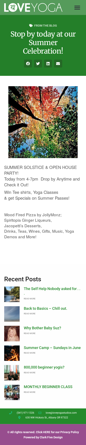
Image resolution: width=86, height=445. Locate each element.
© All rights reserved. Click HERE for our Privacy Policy (43, 432)
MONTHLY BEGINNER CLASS (48, 387)
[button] (77, 7)
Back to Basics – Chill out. (45, 308)
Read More (29, 298)
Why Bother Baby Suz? (42, 328)
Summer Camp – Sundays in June (52, 347)
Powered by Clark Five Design (43, 437)
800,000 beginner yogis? (44, 367)
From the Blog (45, 25)
